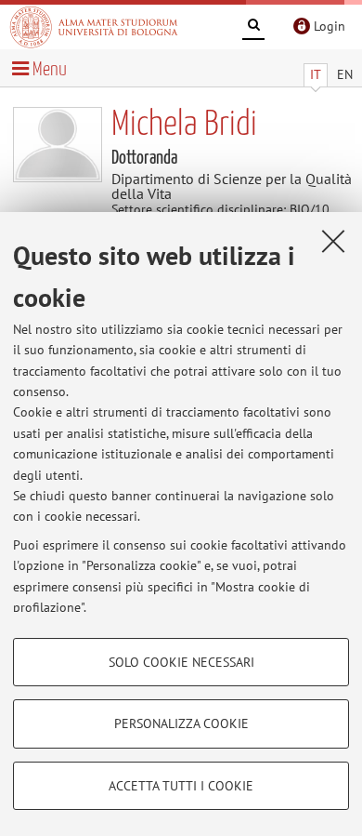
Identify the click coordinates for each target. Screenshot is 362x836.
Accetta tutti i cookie (181, 785)
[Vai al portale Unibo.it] (93, 27)
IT (315, 74)
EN (345, 74)
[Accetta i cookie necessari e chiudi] (333, 241)
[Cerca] (253, 28)
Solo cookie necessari (181, 662)
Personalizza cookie (181, 723)
